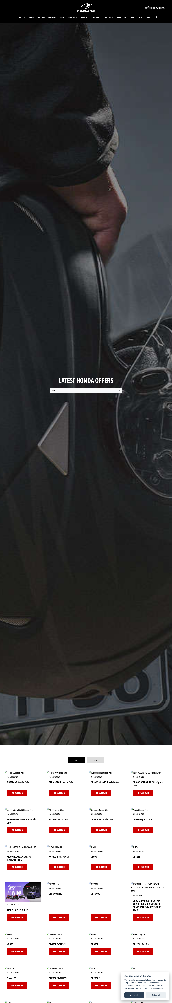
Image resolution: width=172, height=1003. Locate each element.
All (76, 760)
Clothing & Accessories (47, 17)
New (95, 760)
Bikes (21, 17)
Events (149, 17)
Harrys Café (121, 17)
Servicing (71, 17)
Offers (31, 17)
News (140, 17)
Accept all (134, 995)
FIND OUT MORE (17, 793)
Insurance (96, 17)
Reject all (156, 995)
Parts (62, 17)
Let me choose (156, 988)
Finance (84, 17)
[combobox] (86, 390)
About (132, 17)
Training (108, 17)
